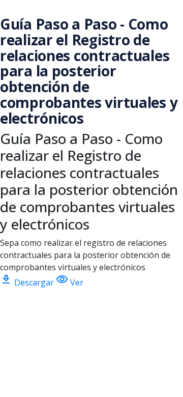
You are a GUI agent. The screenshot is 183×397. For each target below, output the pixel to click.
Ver (69, 282)
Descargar (28, 282)
